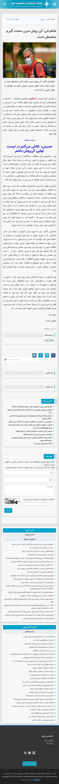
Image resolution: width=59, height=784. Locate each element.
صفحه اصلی (51, 19)
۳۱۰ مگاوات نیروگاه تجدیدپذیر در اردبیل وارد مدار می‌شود (35, 565)
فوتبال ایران (49, 340)
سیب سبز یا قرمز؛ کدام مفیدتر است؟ (41, 548)
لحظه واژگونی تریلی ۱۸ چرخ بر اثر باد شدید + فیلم (37, 551)
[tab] (29, 530)
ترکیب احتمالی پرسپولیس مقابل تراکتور (40, 671)
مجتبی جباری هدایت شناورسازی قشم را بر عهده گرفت (34, 431)
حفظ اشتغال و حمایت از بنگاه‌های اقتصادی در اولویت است (35, 568)
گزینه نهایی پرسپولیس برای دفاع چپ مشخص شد (37, 682)
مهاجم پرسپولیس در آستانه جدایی (42, 720)
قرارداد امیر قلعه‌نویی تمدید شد (43, 640)
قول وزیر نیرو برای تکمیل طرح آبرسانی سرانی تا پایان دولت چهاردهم (32, 575)
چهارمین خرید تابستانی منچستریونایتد (41, 692)
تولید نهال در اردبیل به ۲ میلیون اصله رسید (39, 572)
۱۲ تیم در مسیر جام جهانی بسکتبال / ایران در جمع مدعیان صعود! (32, 706)
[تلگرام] (29, 753)
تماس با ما (48, 740)
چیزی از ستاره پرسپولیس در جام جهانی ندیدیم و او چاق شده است (32, 661)
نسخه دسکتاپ (29, 763)
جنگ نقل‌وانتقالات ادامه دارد (42, 428)
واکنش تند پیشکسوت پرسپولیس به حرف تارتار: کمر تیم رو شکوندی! (31, 654)
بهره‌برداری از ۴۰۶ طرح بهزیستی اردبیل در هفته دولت (37, 582)
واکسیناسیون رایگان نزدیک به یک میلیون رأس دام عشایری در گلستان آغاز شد (29, 615)
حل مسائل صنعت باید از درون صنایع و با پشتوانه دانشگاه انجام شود (31, 561)
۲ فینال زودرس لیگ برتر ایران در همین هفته (39, 695)
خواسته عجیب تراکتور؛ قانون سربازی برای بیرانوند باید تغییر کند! (33, 699)
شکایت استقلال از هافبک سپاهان (43, 668)
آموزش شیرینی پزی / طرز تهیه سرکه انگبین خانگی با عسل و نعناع (32, 544)
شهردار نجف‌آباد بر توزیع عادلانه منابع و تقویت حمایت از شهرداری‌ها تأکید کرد (29, 558)
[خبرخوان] (25, 753)
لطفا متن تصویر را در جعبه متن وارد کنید (39, 499)
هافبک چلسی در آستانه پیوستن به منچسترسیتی (38, 618)
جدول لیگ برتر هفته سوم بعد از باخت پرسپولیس (38, 657)
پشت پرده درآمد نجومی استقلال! (43, 650)
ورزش (42, 19)
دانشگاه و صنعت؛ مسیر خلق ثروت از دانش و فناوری (36, 595)
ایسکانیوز (33, 98)
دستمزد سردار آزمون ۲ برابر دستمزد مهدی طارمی (38, 644)
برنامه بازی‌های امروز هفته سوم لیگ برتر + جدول (38, 685)
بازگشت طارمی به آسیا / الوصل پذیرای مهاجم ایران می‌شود (34, 703)
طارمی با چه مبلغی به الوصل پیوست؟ (41, 675)
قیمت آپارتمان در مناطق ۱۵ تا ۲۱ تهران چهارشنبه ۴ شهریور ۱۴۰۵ (33, 579)
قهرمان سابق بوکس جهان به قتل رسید (41, 709)
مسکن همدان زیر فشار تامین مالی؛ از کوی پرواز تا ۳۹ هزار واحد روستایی (30, 611)
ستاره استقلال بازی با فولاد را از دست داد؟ (40, 664)
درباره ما (50, 743)
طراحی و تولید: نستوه (28, 780)
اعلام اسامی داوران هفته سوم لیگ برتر (41, 716)
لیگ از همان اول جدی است (42, 443)
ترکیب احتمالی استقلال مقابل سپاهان (41, 689)
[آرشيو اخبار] (34, 753)
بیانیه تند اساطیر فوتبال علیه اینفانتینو (41, 647)
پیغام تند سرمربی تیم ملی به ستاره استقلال (37, 434)
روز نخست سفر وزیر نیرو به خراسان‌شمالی (40, 554)
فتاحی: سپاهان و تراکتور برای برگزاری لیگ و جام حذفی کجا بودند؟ (30, 425)
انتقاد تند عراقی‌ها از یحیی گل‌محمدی (41, 678)
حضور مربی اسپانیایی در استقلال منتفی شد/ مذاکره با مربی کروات (30, 421)
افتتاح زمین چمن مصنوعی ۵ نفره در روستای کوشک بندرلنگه (32, 406)
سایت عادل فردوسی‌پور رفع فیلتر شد (42, 713)
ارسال (8, 510)
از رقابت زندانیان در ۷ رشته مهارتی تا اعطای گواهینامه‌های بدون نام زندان (30, 592)
